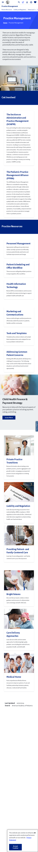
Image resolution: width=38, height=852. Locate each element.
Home (5, 23)
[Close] (35, 833)
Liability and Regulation (20, 9)
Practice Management (10, 6)
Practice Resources (7, 9)
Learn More (9, 417)
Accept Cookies (15, 847)
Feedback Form (37, 426)
